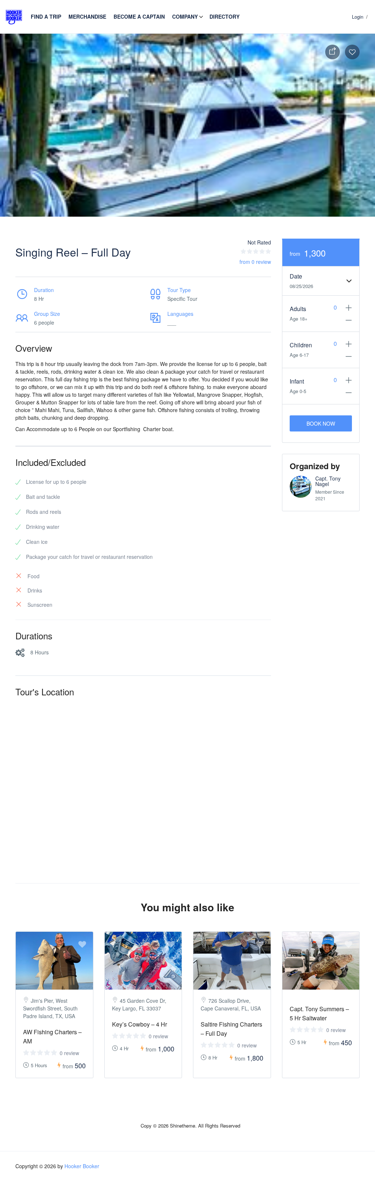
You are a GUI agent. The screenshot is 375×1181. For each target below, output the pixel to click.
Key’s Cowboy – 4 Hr (139, 1024)
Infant (297, 381)
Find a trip (46, 16)
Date (296, 276)
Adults (298, 308)
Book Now (321, 423)
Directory (224, 16)
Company (185, 16)
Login (357, 16)
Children (301, 345)
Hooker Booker (81, 1166)
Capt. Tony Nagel (328, 481)
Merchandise (87, 16)
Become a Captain (139, 16)
